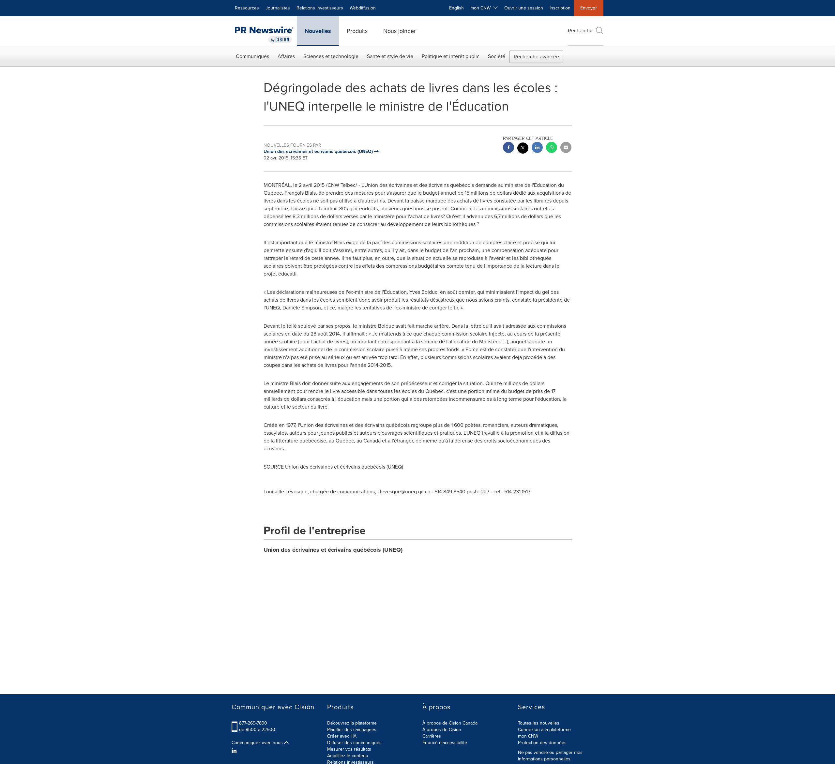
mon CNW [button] (481, 8)
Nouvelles (318, 31)
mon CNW (528, 736)
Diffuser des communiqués (354, 742)
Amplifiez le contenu (347, 755)
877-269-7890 (253, 723)
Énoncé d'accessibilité (444, 742)
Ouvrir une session (523, 8)
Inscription (560, 8)
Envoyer (588, 8)
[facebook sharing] (508, 148)
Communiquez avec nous (258, 743)
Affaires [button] (286, 56)
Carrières (431, 736)
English (456, 8)
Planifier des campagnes (351, 729)
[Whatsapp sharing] (551, 148)
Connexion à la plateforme (544, 729)
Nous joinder (399, 31)
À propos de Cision (441, 729)
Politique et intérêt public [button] (450, 56)
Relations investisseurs (319, 8)
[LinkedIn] (235, 751)
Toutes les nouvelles (538, 723)
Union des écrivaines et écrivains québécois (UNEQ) (333, 550)
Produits (357, 31)
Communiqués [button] (252, 56)
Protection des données (542, 742)
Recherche (580, 30)
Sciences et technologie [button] (330, 56)
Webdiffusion (363, 8)
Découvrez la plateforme (352, 723)
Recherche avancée (536, 56)
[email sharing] (565, 148)
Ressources (247, 8)
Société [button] (496, 56)
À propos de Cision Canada (450, 723)
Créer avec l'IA (342, 736)
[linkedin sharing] (537, 148)
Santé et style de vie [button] (390, 56)
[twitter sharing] (522, 148)
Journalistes (278, 8)
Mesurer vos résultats (349, 749)
